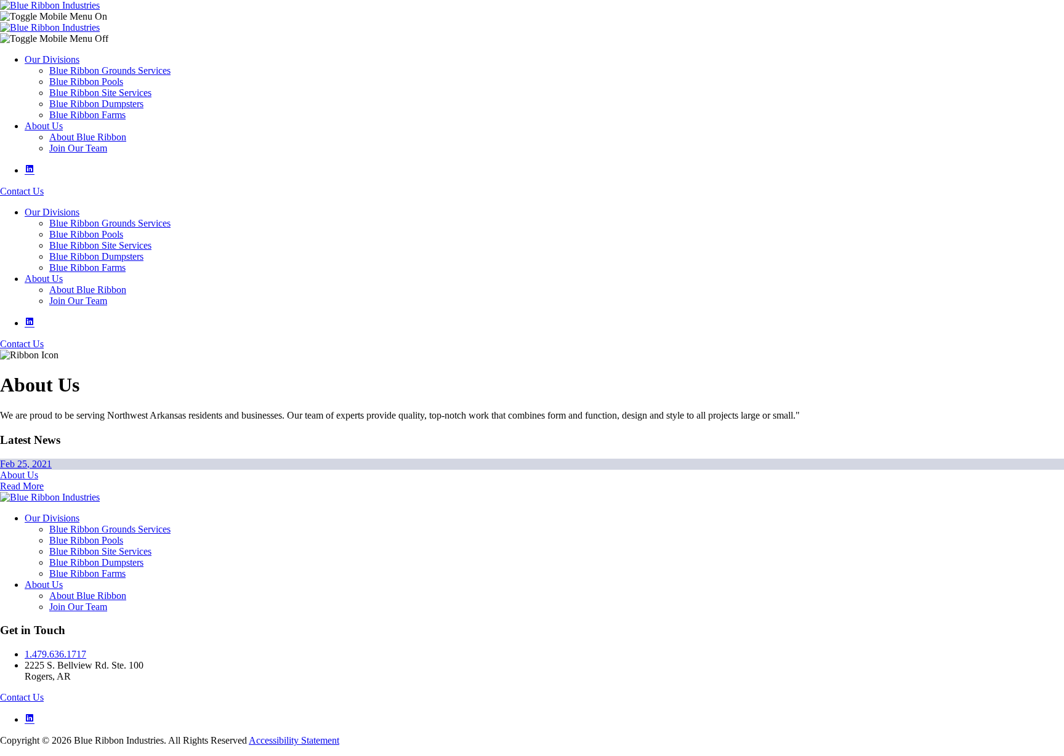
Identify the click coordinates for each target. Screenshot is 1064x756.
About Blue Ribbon (87, 137)
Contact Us (22, 191)
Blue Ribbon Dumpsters (96, 104)
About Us (44, 126)
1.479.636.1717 (55, 654)
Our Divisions (52, 59)
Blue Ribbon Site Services (100, 92)
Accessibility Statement (294, 740)
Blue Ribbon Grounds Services (110, 70)
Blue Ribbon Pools (86, 81)
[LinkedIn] (29, 170)
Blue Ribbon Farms (87, 115)
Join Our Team (78, 148)
